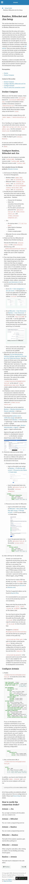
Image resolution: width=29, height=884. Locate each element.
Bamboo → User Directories (16, 313)
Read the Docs (8, 881)
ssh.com (22, 585)
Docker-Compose (9, 75)
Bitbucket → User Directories (18, 311)
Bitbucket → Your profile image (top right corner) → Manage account (17, 510)
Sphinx (10, 879)
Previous (7, 866)
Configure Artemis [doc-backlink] (10, 668)
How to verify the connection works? (14, 87)
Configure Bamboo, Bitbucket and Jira (14, 83)
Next (23, 866)
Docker (6, 73)
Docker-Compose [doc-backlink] (10, 91)
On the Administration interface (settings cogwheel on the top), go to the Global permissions (15, 356)
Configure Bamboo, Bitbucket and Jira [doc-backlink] (10, 151)
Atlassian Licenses (13, 169)
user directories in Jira (15, 282)
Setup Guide (8, 8)
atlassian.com (11, 587)
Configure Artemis (9, 85)
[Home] (2, 8)
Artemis (15, 2)
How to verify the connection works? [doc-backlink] (10, 803)
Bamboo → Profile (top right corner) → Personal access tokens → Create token (17, 470)
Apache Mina (15, 593)
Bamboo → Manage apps (20, 419)
